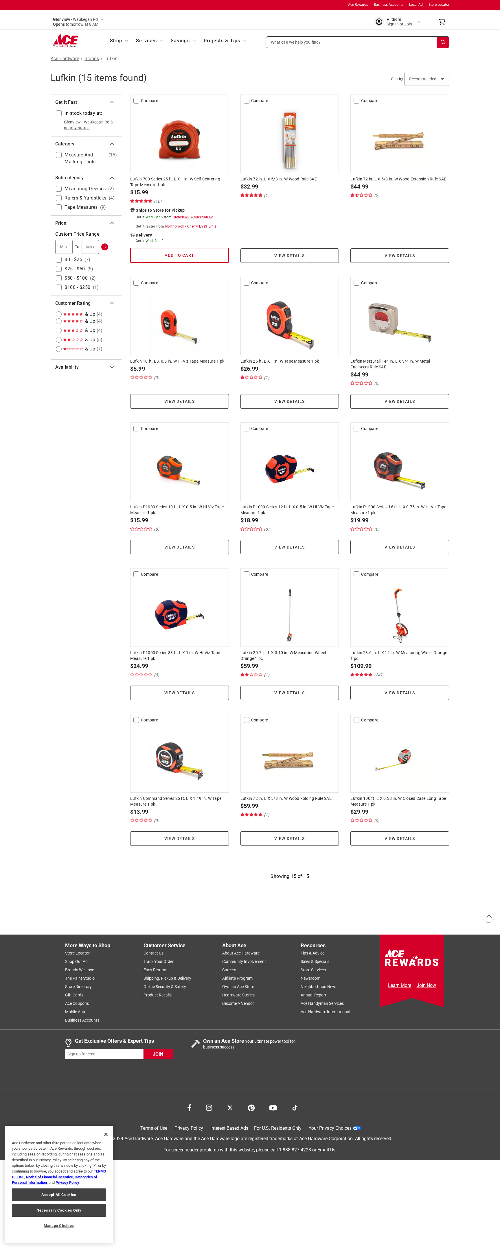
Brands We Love (79, 970)
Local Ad (416, 5)
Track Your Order (159, 961)
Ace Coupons (77, 1003)
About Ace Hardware (241, 953)
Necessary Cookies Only (58, 1210)
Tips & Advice (312, 953)
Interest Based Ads (229, 1128)
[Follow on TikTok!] (294, 1107)
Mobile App (75, 1011)
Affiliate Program (237, 978)
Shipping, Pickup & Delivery (167, 978)
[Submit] (104, 246)
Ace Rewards (358, 5)
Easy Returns (155, 970)
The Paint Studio (80, 978)
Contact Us (153, 953)
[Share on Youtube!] (273, 1107)
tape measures (81, 207)
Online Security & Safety (165, 986)
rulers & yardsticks (85, 198)
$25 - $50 (75, 269)
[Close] (106, 1134)
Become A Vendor (238, 1003)
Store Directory (78, 986)
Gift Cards (74, 995)
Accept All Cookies (58, 1194)
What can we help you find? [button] (296, 42)
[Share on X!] (230, 1107)
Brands (91, 58)
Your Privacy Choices (330, 1128)
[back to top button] (488, 917)
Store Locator (439, 5)
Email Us (326, 1149)
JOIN (158, 1054)
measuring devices (85, 188)
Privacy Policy (188, 1128)
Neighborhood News (319, 986)
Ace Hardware (65, 58)
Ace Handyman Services (322, 1003)
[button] (358, 42)
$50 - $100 (76, 278)
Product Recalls (158, 995)
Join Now (426, 985)
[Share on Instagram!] (209, 1107)
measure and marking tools (80, 158)
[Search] (443, 42)
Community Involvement (244, 961)
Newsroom (310, 978)
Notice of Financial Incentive (49, 1177)
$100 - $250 (78, 287)
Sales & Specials (315, 961)
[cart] (443, 22)
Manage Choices (59, 1225)
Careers (229, 970)
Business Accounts (388, 5)
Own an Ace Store (238, 986)
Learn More (399, 985)
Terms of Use (153, 1128)
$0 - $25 (73, 259)
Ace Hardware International (325, 1011)
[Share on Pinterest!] (251, 1107)
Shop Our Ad (76, 961)
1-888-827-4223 (295, 1149)
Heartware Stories (238, 995)
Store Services (313, 970)
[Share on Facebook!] (189, 1107)
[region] (59, 1184)
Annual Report (313, 995)
